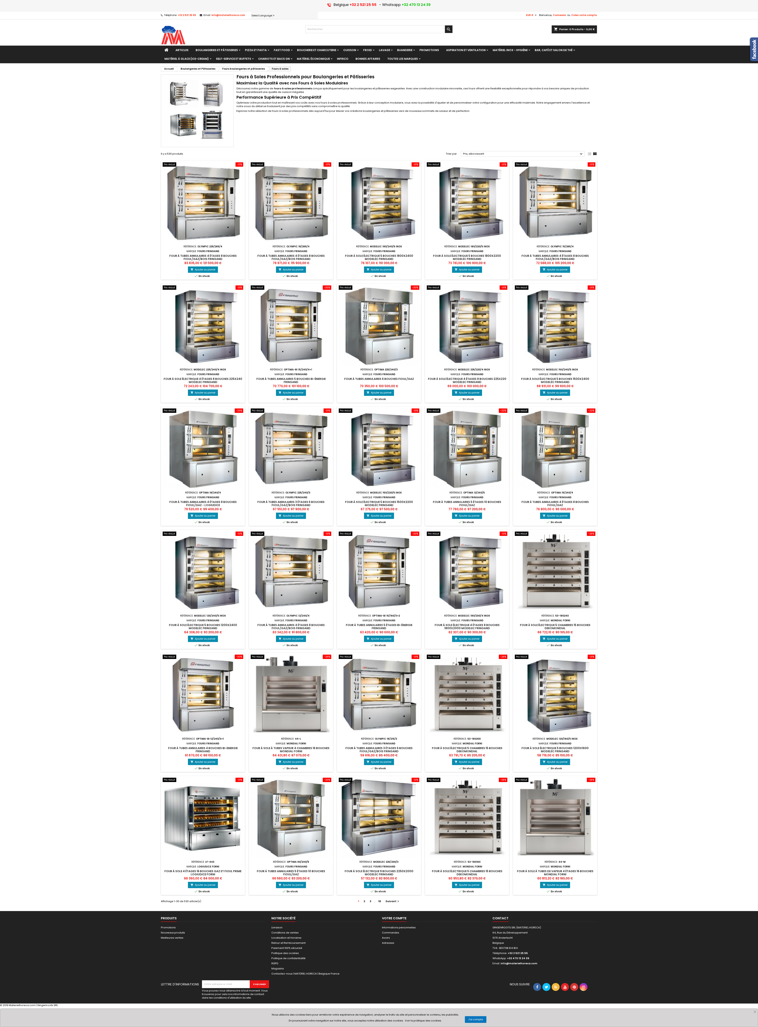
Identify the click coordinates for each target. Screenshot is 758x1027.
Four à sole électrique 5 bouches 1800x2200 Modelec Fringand (467, 257)
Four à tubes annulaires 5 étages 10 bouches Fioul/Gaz (467, 503)
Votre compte (394, 918)
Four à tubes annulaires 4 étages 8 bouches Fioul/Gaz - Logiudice (203, 503)
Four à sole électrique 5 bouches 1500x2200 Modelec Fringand (379, 503)
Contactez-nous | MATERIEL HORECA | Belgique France (305, 974)
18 (379, 901)
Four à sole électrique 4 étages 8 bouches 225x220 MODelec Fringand (467, 380)
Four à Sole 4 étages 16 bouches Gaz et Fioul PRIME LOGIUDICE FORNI (202, 872)
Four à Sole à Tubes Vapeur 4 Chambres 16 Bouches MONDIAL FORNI (290, 749)
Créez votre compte (584, 15)
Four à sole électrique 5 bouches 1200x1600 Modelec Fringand (555, 749)
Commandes (390, 932)
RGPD (274, 963)
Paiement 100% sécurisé (286, 948)
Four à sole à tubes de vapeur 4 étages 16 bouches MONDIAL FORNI (555, 872)
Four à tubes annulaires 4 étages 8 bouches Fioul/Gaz (555, 503)
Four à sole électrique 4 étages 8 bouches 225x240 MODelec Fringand (203, 380)
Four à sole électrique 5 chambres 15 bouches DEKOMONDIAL (555, 626)
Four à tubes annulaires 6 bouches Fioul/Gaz (379, 379)
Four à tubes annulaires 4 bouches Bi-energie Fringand (203, 749)
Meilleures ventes (172, 938)
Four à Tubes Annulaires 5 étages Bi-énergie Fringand (379, 626)
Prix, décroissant (523, 154)
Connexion (559, 15)
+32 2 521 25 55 (187, 15)
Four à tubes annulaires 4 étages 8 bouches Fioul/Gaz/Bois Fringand (203, 257)
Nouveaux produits (173, 932)
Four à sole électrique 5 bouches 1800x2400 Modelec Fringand (379, 257)
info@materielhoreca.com (228, 15)
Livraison (276, 927)
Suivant (393, 901)
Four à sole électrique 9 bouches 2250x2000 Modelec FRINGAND (379, 872)
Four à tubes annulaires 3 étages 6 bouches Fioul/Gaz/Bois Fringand (291, 503)
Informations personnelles (399, 927)
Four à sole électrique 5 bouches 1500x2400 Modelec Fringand (555, 380)
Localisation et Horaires (286, 938)
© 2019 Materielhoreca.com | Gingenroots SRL (29, 1005)
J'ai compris (475, 1019)
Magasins (277, 968)
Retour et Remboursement (288, 943)
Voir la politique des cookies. (423, 1020)
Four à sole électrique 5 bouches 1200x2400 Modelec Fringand (203, 626)
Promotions (168, 927)
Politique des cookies (285, 953)
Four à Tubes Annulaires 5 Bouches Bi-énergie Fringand (291, 380)
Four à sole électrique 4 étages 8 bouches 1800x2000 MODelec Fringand (467, 626)
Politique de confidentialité (288, 958)
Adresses (388, 943)
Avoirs (386, 938)
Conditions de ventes (285, 932)
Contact (500, 918)
